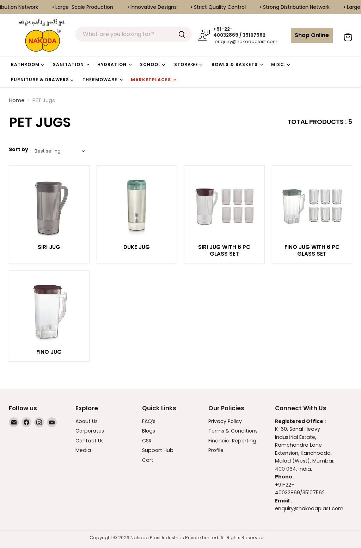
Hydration (112, 64)
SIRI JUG (49, 247)
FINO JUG (49, 352)
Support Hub (157, 450)
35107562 (313, 492)
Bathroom (26, 64)
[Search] (181, 34)
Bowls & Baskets (235, 64)
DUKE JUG (136, 247)
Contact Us (89, 440)
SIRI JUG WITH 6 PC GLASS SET (224, 250)
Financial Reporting (232, 440)
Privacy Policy (225, 421)
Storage (187, 64)
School (151, 64)
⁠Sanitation (69, 64)
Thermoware (100, 80)
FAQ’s (148, 421)
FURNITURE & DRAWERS (41, 80)
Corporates (89, 430)
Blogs (148, 430)
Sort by (18, 149)
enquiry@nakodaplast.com (245, 41)
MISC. (279, 64)
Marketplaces (151, 80)
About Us (86, 421)
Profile (216, 450)
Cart (147, 460)
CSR (147, 440)
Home (17, 100)
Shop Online (312, 35)
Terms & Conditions (233, 430)
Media (83, 450)
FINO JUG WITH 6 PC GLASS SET (311, 250)
